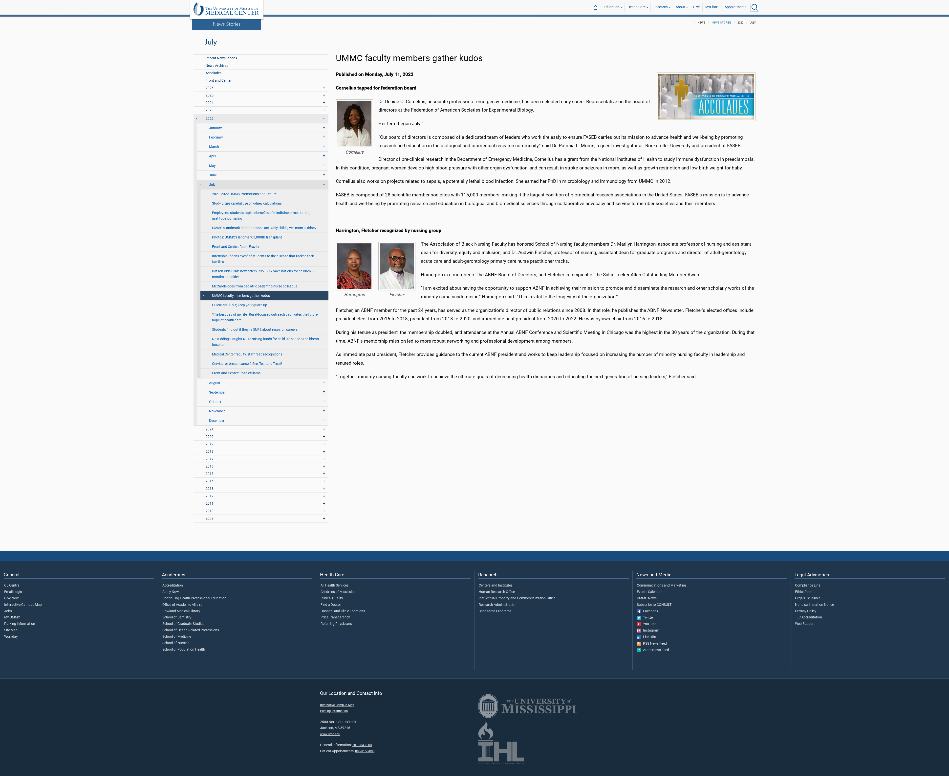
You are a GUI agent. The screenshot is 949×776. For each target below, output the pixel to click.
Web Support (805, 624)
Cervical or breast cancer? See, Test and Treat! (247, 364)
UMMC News (647, 598)
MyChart (712, 7)
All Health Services (334, 586)
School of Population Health (183, 650)
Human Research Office (497, 592)
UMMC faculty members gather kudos (241, 296)
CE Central (12, 586)
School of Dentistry (176, 617)
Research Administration (498, 605)
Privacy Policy (805, 611)
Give (696, 7)
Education (611, 7)
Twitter (647, 618)
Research (660, 7)
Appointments (735, 7)
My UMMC (12, 617)
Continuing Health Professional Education (194, 598)
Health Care (636, 7)
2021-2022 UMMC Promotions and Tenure (244, 194)
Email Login (13, 592)
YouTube (648, 624)
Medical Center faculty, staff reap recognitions (247, 354)
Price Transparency (335, 617)
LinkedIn (648, 637)
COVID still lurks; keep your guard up (239, 305)
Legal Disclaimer (807, 598)
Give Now (11, 598)
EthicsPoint (804, 592)
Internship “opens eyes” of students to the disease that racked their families (263, 259)
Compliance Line (807, 586)
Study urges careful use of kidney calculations (247, 203)
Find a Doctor (331, 605)
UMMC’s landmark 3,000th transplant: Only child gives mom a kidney (264, 228)
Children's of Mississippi (338, 592)
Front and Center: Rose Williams (236, 373)
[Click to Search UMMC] (754, 7)
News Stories (227, 23)
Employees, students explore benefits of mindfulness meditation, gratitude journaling (261, 216)
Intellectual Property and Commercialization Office (517, 598)
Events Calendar (649, 592)
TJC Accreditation (808, 617)
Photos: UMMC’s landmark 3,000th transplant (247, 237)
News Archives (217, 66)
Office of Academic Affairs (182, 605)
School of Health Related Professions (190, 630)
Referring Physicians (336, 624)
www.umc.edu (330, 734)
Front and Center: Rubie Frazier (235, 247)
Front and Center (219, 80)
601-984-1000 (362, 745)
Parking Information (19, 624)
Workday (11, 637)
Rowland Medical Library (181, 611)
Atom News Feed (655, 650)
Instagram (650, 631)
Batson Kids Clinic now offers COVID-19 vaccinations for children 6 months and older (263, 274)
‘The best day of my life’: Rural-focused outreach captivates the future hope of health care (265, 317)
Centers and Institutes (496, 586)
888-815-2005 (364, 751)
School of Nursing (176, 643)
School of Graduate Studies (183, 624)
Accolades (213, 73)
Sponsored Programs (495, 611)
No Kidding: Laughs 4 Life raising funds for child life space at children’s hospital (265, 342)
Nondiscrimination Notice (814, 605)
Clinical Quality (332, 598)
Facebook (649, 611)
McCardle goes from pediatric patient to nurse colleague (254, 286)
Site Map (11, 630)
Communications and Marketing (661, 586)
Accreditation (172, 586)
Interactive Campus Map (23, 605)
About (680, 7)
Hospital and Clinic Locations (343, 611)
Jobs (8, 611)
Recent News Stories (221, 58)
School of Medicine (176, 637)
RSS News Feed (654, 644)
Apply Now (170, 592)
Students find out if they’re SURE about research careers (255, 330)
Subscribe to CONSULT (654, 605)
